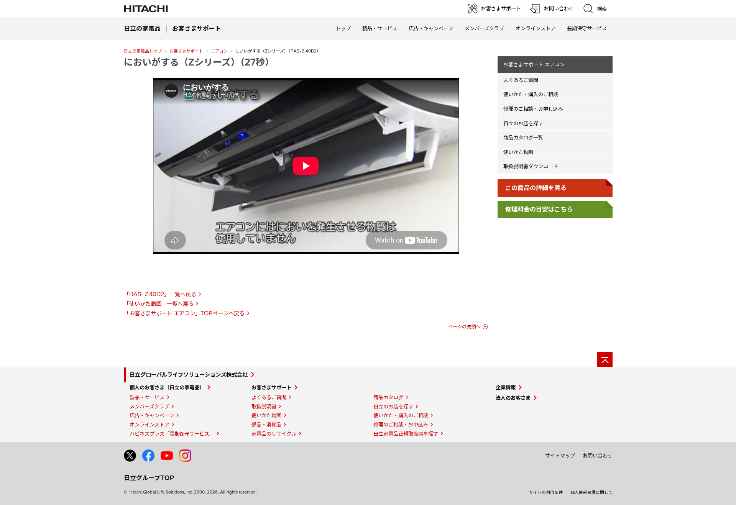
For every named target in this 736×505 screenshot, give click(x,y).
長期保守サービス (587, 28)
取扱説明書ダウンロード (530, 166)
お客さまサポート (186, 51)
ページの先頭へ (464, 327)
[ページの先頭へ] (605, 359)
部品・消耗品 (266, 424)
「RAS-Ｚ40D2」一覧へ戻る (160, 294)
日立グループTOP (149, 478)
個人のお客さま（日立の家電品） (167, 387)
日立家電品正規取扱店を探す (405, 434)
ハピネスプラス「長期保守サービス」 (172, 434)
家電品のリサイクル (273, 434)
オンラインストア (535, 28)
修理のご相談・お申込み (400, 424)
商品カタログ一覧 (523, 137)
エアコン (219, 51)
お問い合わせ (598, 456)
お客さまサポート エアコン (534, 64)
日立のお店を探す (523, 123)
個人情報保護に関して (591, 492)
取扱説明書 (263, 406)
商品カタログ (388, 397)
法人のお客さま (513, 398)
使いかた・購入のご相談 (530, 94)
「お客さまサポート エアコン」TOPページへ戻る (184, 313)
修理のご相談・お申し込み (533, 109)
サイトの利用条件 (546, 492)
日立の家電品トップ (143, 51)
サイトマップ (560, 456)
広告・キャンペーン (152, 415)
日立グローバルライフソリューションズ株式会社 (189, 374)
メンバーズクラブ (484, 28)
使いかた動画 (518, 152)
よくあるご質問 (520, 80)
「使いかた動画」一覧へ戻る (159, 303)
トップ (343, 28)
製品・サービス (147, 397)
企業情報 (506, 387)
